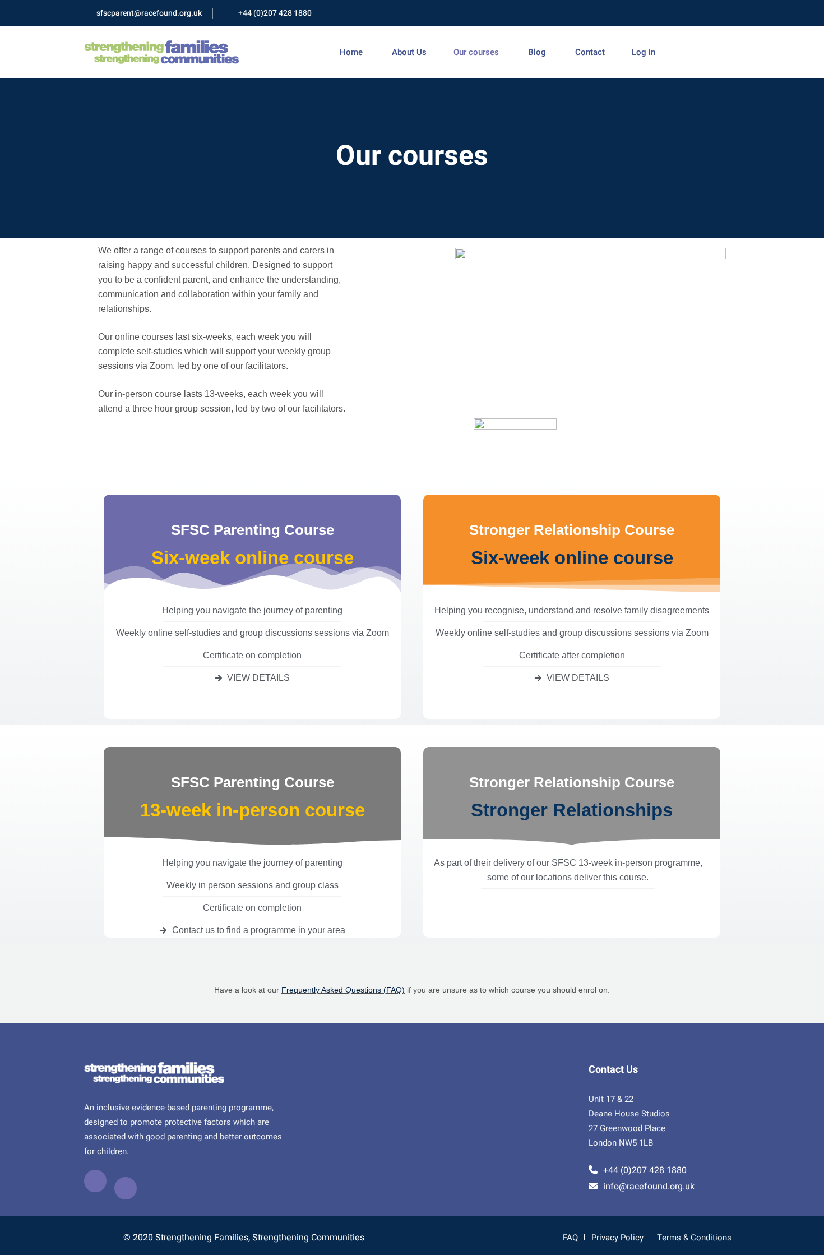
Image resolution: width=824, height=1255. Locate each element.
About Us (408, 52)
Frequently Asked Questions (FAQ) (343, 989)
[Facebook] (95, 1181)
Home (351, 52)
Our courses (476, 52)
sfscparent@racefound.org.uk (149, 13)
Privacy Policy (617, 1237)
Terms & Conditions (694, 1237)
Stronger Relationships (572, 810)
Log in (643, 52)
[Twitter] (125, 1188)
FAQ (570, 1237)
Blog (536, 52)
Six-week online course (252, 557)
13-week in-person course (252, 810)
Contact (589, 52)
